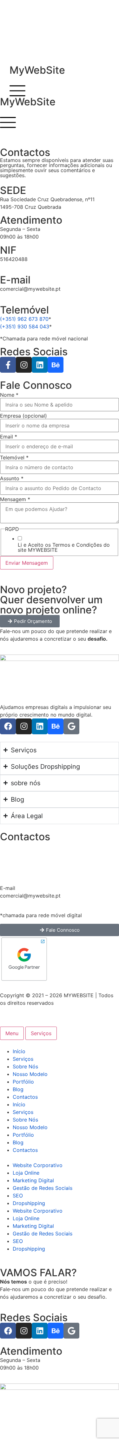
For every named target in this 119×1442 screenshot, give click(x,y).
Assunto (11, 478)
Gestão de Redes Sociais (42, 1188)
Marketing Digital (33, 1180)
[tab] (12, 1033)
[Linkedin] (40, 365)
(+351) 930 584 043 (24, 326)
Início (19, 1051)
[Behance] (55, 365)
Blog (18, 1089)
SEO (18, 1195)
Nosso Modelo (30, 1074)
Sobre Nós (25, 1066)
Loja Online (26, 1173)
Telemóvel (14, 457)
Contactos (25, 1097)
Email (8, 436)
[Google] (71, 726)
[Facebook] (8, 726)
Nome (9, 394)
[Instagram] (24, 365)
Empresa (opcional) (23, 415)
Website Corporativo (38, 1165)
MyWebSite (37, 70)
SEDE (13, 190)
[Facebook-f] (8, 365)
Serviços (23, 1059)
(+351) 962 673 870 (24, 319)
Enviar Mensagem (26, 563)
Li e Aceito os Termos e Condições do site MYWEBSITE (64, 547)
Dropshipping (29, 1203)
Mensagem (15, 499)
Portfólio (23, 1081)
